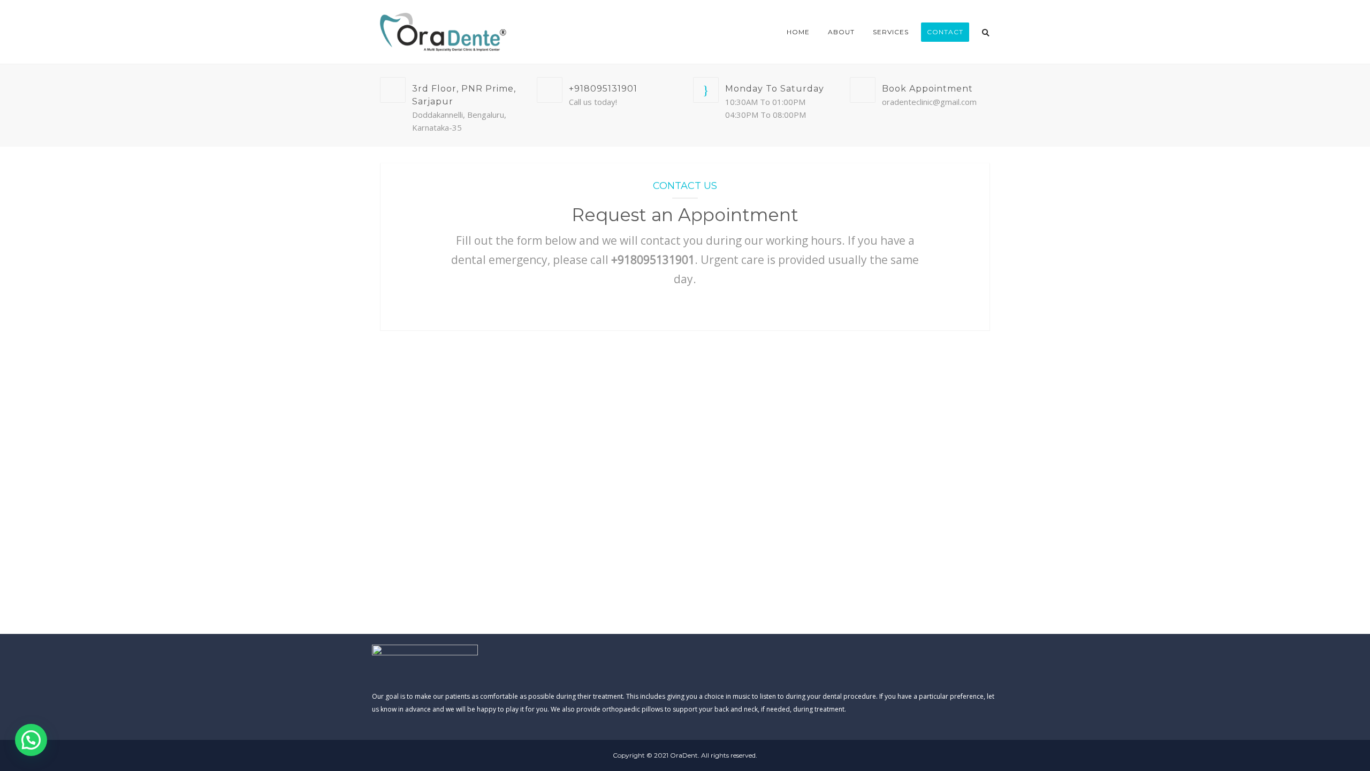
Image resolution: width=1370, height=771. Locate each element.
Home (798, 32)
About (841, 32)
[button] (31, 740)
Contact (945, 32)
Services (891, 32)
